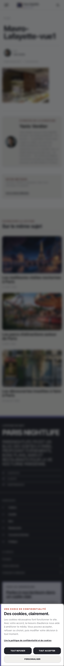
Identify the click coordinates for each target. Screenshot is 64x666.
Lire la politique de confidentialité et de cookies (27, 640)
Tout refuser (18, 651)
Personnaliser (32, 659)
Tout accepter (47, 651)
